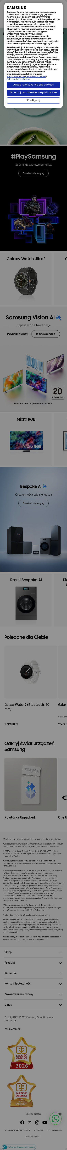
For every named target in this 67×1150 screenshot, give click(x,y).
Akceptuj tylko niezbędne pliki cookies (33, 92)
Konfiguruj (33, 100)
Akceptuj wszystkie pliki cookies (33, 85)
